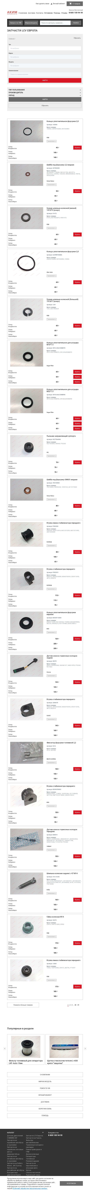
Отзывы (64, 13)
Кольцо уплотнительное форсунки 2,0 (63, 121)
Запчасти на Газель (34, 1138)
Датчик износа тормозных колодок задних (62, 657)
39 (78, 1005)
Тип (10, 44)
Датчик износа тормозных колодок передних (62, 831)
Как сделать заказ (42, 4)
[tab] (45, 90)
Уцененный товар (33, 1175)
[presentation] (4, 1048)
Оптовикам (48, 13)
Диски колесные (32, 1154)
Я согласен (71, 1183)
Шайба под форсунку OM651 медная (62, 480)
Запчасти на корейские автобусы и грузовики (15, 1142)
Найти (45, 80)
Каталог (10, 1133)
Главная (11, 38)
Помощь (57, 13)
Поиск (76, 23)
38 (75, 1005)
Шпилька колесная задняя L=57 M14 (62, 873)
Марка (11, 53)
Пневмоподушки (32, 1161)
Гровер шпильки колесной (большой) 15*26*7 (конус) (62, 300)
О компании (23, 13)
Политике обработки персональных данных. (30, 1188)
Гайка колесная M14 (55, 917)
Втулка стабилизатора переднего (61, 569)
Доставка (31, 13)
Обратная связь (45, 1109)
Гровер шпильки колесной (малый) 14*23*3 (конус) (61, 209)
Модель (11, 62)
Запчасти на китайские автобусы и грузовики (15, 1159)
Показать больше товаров (23, 1005)
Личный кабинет (59, 4)
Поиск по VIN (45, 1088)
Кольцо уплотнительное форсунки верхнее (61, 613)
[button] (45, 90)
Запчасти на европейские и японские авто (32, 1165)
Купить (77, 147)
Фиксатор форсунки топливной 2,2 (61, 743)
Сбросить (77, 38)
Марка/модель (31, 23)
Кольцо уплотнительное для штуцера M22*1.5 (62, 390)
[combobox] (45, 74)
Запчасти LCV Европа (34, 1136)
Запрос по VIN (15, 23)
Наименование (13, 70)
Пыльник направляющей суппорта (61, 436)
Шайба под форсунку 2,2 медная (60, 165)
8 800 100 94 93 (76, 13)
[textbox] (45, 74)
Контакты (39, 13)
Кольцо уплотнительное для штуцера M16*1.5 (62, 344)
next (81, 1005)
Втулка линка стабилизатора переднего (63, 523)
